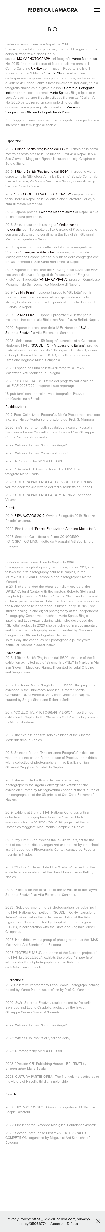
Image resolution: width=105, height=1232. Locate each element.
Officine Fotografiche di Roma (47, 112)
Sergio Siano (55, 73)
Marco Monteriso (84, 58)
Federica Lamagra (52, 10)
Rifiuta (72, 1223)
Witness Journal (27, 445)
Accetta (56, 1223)
